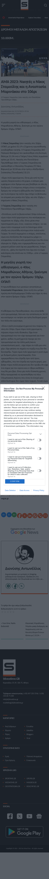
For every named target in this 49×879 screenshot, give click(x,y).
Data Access (24, 490)
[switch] (39, 440)
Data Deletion (10, 490)
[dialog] (24, 439)
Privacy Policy (38, 490)
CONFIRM (14, 481)
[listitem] (24, 434)
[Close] (44, 388)
